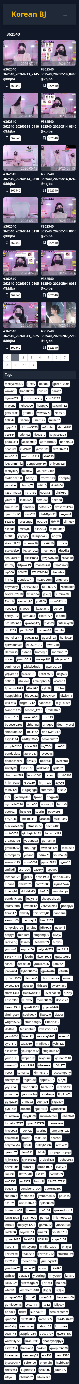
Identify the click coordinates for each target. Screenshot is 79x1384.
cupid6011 (28, 1370)
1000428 (10, 608)
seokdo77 (29, 1014)
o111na (60, 688)
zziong (43, 1268)
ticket (22, 1312)
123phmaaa (13, 492)
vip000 (9, 572)
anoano (25, 1109)
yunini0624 (12, 666)
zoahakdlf (67, 587)
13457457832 (57, 1181)
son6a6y (10, 1326)
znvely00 (11, 768)
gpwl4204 (47, 971)
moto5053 (11, 833)
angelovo (62, 579)
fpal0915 (28, 1254)
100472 (23, 572)
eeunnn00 (12, 920)
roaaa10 (67, 558)
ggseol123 (49, 637)
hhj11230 (45, 782)
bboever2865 (13, 724)
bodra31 (45, 761)
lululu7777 (49, 587)
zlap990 (60, 413)
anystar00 (27, 949)
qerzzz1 (24, 1275)
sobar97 (29, 1268)
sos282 (9, 964)
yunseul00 (63, 1225)
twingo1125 (13, 710)
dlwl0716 (66, 695)
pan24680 (26, 630)
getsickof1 (12, 413)
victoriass (27, 1196)
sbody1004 (49, 695)
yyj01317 (11, 1043)
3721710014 (40, 572)
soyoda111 (27, 1232)
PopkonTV (64, 1094)
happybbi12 (13, 695)
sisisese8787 (27, 1203)
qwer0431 (46, 1297)
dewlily (24, 913)
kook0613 (11, 456)
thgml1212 (27, 703)
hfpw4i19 (24, 565)
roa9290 (10, 1232)
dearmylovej (65, 724)
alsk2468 (43, 768)
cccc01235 (53, 398)
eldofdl (61, 616)
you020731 (59, 1232)
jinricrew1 (11, 1254)
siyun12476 (61, 884)
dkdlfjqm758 (13, 478)
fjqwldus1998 (14, 688)
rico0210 (39, 434)
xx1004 (9, 1225)
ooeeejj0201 (30, 717)
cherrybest (12, 1080)
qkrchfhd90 (12, 514)
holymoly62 (12, 1145)
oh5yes (67, 1246)
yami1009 (42, 449)
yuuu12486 (41, 964)
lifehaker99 (41, 942)
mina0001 (30, 862)
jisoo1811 (11, 1246)
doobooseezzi (14, 761)
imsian (67, 978)
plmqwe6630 (13, 1297)
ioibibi (59, 630)
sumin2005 (62, 594)
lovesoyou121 (48, 1029)
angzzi (56, 536)
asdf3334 (11, 1348)
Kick (7, 797)
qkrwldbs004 (13, 645)
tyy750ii (46, 746)
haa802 (29, 1239)
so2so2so (48, 427)
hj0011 (9, 536)
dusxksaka (12, 1116)
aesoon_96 (25, 601)
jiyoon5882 (48, 862)
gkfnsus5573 (29, 427)
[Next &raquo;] (33, 365)
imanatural (42, 565)
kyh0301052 (29, 971)
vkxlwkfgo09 (29, 1283)
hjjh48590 (11, 1159)
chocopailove (50, 978)
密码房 (47, 594)
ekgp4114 (11, 739)
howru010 (11, 717)
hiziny (68, 993)
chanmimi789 (14, 775)
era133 (46, 1355)
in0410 (42, 485)
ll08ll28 (43, 1239)
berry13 (31, 478)
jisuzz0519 (24, 659)
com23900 (42, 884)
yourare (10, 500)
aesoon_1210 (33, 710)
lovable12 (30, 906)
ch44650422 (65, 1319)
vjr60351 (10, 1319)
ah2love (23, 681)
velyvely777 (45, 949)
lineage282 (42, 659)
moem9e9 (48, 550)
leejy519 (31, 898)
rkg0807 (57, 1101)
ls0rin (29, 956)
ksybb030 (62, 1362)
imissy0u (25, 529)
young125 (11, 1058)
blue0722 (31, 695)
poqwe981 (55, 811)
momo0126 (44, 1000)
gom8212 (45, 1225)
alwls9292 (27, 1065)
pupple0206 (13, 746)
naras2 (56, 391)
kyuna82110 (63, 1058)
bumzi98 (28, 1167)
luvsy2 (57, 935)
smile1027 (53, 710)
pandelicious (13, 898)
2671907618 (30, 587)
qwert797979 (36, 1123)
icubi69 (43, 391)
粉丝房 (55, 521)
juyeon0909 (51, 1007)
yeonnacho (29, 1094)
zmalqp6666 (41, 681)
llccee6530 (46, 674)
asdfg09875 (30, 739)
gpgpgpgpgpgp (60, 1152)
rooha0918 (66, 1159)
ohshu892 (26, 1377)
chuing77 (27, 485)
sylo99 (46, 688)
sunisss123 (12, 862)
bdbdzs (10, 1312)
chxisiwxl (11, 1370)
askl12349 (60, 819)
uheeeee (44, 1065)
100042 (10, 420)
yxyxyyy (23, 536)
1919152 (30, 492)
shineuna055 (13, 732)
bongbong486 (36, 463)
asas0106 (27, 768)
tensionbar (27, 1029)
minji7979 (42, 1043)
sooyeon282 (50, 739)
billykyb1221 (26, 1225)
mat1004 (41, 1138)
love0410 (48, 543)
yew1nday (27, 1326)
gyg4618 (10, 427)
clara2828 (25, 884)
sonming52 (59, 652)
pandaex (28, 507)
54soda (10, 529)
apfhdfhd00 (48, 442)
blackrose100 (14, 826)
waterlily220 (13, 1341)
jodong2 (24, 434)
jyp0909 (52, 869)
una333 (43, 1232)
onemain (46, 1362)
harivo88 (27, 1348)
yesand (29, 855)
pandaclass (12, 753)
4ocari (9, 659)
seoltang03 (30, 1355)
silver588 (31, 746)
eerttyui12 (12, 616)
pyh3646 (10, 1109)
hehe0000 (26, 405)
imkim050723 (62, 1217)
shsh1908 (42, 877)
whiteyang (29, 1246)
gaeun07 (11, 1152)
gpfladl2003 (13, 978)
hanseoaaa (56, 1123)
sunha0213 (37, 1312)
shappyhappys (53, 1341)
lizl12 (46, 1304)
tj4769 (38, 797)
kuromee (61, 1326)
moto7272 (45, 1319)
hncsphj (64, 478)
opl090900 (47, 1203)
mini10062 (57, 529)
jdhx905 (45, 927)
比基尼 (47, 1290)
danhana (59, 913)
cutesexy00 (65, 623)
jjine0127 (39, 420)
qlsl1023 (58, 768)
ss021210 (11, 1261)
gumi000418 (13, 1304)
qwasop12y (32, 623)
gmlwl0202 (12, 848)
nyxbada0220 (14, 804)
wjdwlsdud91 (33, 666)
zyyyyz (60, 782)
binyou (57, 942)
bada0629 (27, 391)
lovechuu (62, 761)
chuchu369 (65, 1254)
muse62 (54, 420)
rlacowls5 (11, 652)
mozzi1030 (64, 1087)
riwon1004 (44, 956)
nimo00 (32, 804)
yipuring (39, 1275)
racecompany (61, 1072)
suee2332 (31, 637)
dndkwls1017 (51, 732)
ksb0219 (29, 782)
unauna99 (31, 543)
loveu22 (27, 1036)
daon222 (27, 1152)
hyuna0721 (12, 398)
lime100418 (28, 819)
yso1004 (24, 869)
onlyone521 (57, 463)
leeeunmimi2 (14, 463)
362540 (15, 86)
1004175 (59, 1065)
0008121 (46, 492)
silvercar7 (43, 1377)
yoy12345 (11, 1087)
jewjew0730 (50, 558)
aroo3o (45, 819)
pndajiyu (67, 906)
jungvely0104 (14, 927)
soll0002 (44, 1370)
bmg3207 (46, 920)
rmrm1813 (48, 478)
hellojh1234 (43, 1145)
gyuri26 (65, 862)
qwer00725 (53, 666)
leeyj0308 (29, 1116)
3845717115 (13, 956)
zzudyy (9, 565)
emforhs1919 (30, 456)
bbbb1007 (45, 1167)
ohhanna (33, 724)
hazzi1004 (11, 1167)
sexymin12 (59, 405)
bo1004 (58, 608)
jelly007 (59, 1304)
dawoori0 (31, 978)
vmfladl (10, 869)
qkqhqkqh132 (31, 833)
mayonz (10, 405)
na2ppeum (44, 579)
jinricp (9, 579)
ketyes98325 (57, 434)
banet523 (66, 442)
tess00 (31, 761)
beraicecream (58, 1312)
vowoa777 (44, 413)
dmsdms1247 (64, 507)
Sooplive (10, 449)
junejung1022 (60, 1130)
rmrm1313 (12, 993)
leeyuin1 (65, 514)
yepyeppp (11, 674)
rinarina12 (52, 1022)
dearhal (56, 1138)
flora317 (10, 913)
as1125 (40, 1174)
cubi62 (30, 1297)
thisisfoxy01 (41, 913)
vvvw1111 (32, 1304)
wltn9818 (29, 616)
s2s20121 (28, 674)
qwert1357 (64, 1333)
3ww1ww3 (61, 565)
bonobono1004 (30, 1188)
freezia (31, 1210)
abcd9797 (46, 1333)
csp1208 (10, 630)
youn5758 (60, 855)
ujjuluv (31, 927)
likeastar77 (42, 608)
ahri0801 (62, 492)
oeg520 (62, 674)
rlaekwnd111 (32, 993)
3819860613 (13, 623)
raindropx (47, 1094)
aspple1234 (28, 1333)
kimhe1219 (41, 1072)
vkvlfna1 (10, 1029)
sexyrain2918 (14, 594)
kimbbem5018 (29, 1290)
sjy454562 (29, 1159)
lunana (9, 884)
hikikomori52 (13, 1210)
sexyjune (45, 1058)
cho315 (44, 891)
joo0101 (45, 1210)
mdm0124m (58, 601)
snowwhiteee (49, 1116)
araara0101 (12, 840)
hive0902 (11, 1130)
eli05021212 (34, 645)
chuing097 (12, 1014)
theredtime (29, 1261)
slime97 (69, 521)
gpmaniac (49, 840)
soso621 (30, 514)
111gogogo (29, 790)
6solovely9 (12, 550)
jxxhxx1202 (30, 550)
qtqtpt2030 (62, 956)
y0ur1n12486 (45, 471)
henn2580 (62, 1355)
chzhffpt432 (48, 514)
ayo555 (28, 985)
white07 (10, 1290)
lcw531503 (12, 1217)
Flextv (31, 384)
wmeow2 (11, 1065)
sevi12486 (52, 826)
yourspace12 (30, 1051)
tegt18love (63, 703)
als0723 (48, 456)
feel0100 (24, 964)
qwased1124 (49, 848)
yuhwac (27, 1000)
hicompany (12, 855)
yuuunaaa (31, 840)
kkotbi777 (45, 616)
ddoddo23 (28, 891)
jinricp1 (47, 1283)
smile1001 (12, 507)
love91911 (32, 1341)
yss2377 (24, 1181)
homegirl (41, 652)
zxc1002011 (60, 449)
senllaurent (12, 558)
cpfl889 (10, 1275)
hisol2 (62, 790)
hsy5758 (25, 811)
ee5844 (10, 434)
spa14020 (29, 1217)
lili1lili (41, 1152)
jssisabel (11, 485)
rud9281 (26, 449)
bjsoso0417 (12, 1362)
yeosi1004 (11, 1036)
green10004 (61, 384)
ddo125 (48, 717)
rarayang (11, 942)
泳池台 (60, 1290)
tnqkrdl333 (47, 1159)
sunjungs (30, 848)
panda (44, 1217)
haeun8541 (12, 1007)
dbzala (62, 543)
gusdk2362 (31, 1007)
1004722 (26, 1130)
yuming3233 (49, 1261)
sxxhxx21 (62, 1145)
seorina (41, 1130)
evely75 (61, 1167)
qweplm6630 (59, 1348)
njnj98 (62, 1080)
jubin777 (60, 1370)
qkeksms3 (31, 558)
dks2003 (40, 529)
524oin (41, 1348)
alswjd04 (33, 594)
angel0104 (59, 1239)
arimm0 (64, 1036)
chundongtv (33, 1022)
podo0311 (11, 442)
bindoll (39, 1181)
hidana (26, 652)
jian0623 (58, 964)
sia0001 (25, 608)
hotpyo (9, 935)
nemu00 (42, 500)
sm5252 (10, 1181)
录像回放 (10, 703)
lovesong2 (25, 521)
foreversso (12, 1355)
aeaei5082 (29, 442)
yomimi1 (10, 949)
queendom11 (63, 1210)
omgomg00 (41, 935)
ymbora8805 (46, 1196)
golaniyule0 (22, 797)
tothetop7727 (14, 1123)
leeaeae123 (12, 877)
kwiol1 (26, 1138)
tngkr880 (29, 1080)
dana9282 (65, 427)
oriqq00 (48, 724)
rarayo (50, 775)
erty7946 (11, 819)
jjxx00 (28, 877)
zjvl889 (49, 623)
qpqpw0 (52, 797)
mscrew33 (44, 630)
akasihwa (11, 1051)
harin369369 (61, 877)
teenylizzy (11, 471)
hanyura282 (53, 833)
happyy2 (42, 405)
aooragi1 (47, 804)
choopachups (51, 898)
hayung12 (29, 920)
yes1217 (62, 949)
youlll (28, 1145)
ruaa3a (9, 1174)
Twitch (9, 601)
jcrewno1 (11, 971)
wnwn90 (10, 391)
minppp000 (29, 1087)
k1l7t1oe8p (12, 782)
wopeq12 (28, 1058)
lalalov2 (27, 471)
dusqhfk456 (40, 536)
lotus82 (63, 971)
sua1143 (10, 1333)
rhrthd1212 (46, 1254)
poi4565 (64, 1196)
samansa (23, 1072)
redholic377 (13, 637)
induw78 (43, 855)
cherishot (58, 572)
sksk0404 (57, 485)
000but (9, 681)
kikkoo (25, 942)
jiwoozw (45, 1014)
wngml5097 (13, 1022)
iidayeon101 (62, 659)
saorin (39, 811)
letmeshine (34, 826)
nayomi (60, 927)
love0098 (47, 753)
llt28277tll (25, 1174)
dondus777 (25, 579)
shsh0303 (64, 775)
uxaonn (24, 420)
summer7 (47, 790)
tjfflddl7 (28, 413)
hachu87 (47, 1087)
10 (24, 365)
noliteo (61, 1283)
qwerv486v (58, 985)
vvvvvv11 (59, 681)
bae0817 (10, 1188)
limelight (11, 891)
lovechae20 (52, 993)
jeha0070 (68, 1116)
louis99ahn (12, 906)
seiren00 (30, 1362)
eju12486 (41, 1109)
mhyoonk (55, 1275)
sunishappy (60, 891)
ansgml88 (11, 1000)
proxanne (11, 1094)
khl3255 (42, 985)
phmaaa (27, 1101)
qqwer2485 (12, 1239)
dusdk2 (64, 550)
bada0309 (56, 1174)
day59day (11, 587)
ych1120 (58, 1043)
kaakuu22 (25, 500)
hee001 (61, 746)
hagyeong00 (65, 1297)
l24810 (69, 1275)
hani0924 (66, 637)
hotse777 (44, 507)
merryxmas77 (14, 384)
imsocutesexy (33, 398)
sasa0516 (68, 848)
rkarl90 (56, 1268)
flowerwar (11, 1138)
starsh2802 (12, 543)
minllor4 (24, 935)
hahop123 (44, 1326)
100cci (9, 1072)
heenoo (57, 500)
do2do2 (44, 384)
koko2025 (11, 1283)
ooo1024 (10, 811)
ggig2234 (11, 1101)
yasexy (38, 869)
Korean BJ (28, 14)
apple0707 (47, 1080)
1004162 (32, 732)
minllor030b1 (49, 1246)
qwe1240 (53, 645)
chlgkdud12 (51, 1051)
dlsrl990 (32, 688)
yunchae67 (12, 1268)
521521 (10, 1203)
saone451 (45, 703)
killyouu (10, 1377)
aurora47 (30, 753)
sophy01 (42, 1101)
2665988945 (49, 906)
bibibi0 (62, 804)
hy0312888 (27, 1319)
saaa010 (26, 1043)
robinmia (11, 1196)
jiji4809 (41, 601)
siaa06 (59, 1014)
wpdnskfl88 (58, 1109)
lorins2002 (34, 775)
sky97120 (62, 1000)
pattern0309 (53, 1188)
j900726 (41, 521)
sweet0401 (12, 985)
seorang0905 (45, 1036)
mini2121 (11, 790)
